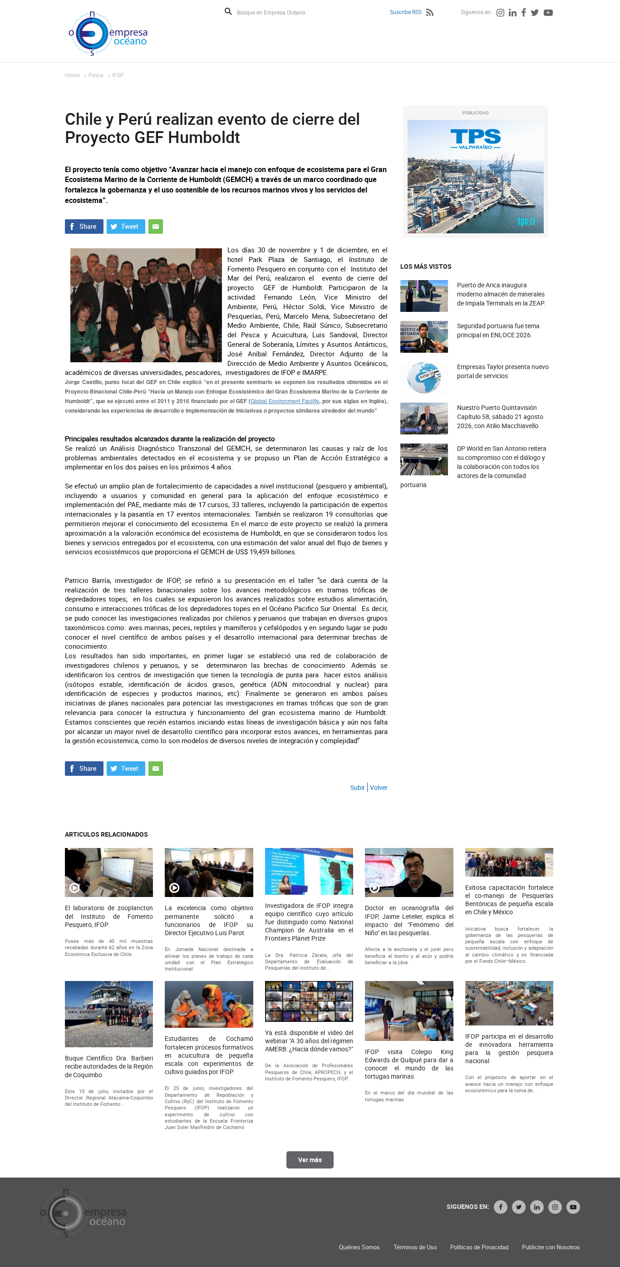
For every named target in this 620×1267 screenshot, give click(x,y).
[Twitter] (535, 13)
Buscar (228, 11)
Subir (357, 787)
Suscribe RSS (406, 11)
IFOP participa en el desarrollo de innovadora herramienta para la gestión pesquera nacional (509, 1048)
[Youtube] (548, 13)
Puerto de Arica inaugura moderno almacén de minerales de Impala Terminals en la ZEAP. (501, 294)
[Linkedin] (513, 13)
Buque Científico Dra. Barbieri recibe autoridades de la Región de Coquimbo (109, 1066)
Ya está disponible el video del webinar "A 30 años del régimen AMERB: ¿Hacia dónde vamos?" (309, 1041)
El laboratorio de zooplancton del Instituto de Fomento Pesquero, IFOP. (109, 916)
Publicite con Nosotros (551, 1247)
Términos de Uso (415, 1247)
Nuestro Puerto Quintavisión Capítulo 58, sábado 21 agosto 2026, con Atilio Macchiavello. (500, 416)
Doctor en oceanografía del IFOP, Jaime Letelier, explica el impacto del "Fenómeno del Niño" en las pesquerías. (409, 920)
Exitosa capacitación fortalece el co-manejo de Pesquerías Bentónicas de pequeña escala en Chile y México (509, 900)
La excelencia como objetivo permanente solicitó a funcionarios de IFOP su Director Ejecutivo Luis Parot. (209, 920)
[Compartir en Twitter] (126, 225)
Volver (379, 787)
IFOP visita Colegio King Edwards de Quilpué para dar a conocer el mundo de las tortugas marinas (409, 1064)
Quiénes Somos (359, 1247)
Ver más (310, 1159)
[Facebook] (523, 13)
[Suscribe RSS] (429, 13)
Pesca (96, 75)
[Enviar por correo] (155, 225)
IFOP (118, 75)
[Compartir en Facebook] (84, 225)
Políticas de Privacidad (479, 1247)
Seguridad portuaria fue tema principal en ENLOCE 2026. (498, 330)
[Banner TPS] (476, 176)
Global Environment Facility (285, 400)
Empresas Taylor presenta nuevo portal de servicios (503, 371)
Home (72, 75)
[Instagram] (500, 13)
